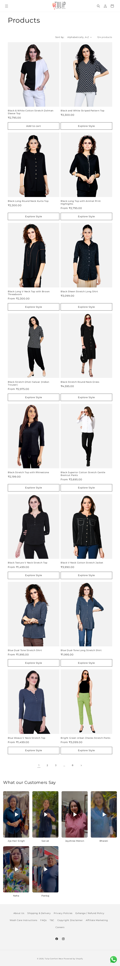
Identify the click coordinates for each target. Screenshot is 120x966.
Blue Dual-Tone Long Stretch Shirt (81, 650)
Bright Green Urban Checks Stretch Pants (85, 738)
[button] (6, 6)
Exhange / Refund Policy (89, 913)
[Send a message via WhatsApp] (113, 959)
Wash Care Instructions (23, 920)
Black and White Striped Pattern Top (82, 110)
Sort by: (59, 37)
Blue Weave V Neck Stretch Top (26, 738)
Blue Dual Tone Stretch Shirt (25, 650)
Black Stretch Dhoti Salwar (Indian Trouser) (28, 383)
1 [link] (39, 765)
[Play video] (16, 814)
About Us (18, 913)
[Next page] (81, 765)
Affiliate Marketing (97, 920)
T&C (52, 920)
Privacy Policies (63, 913)
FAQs (43, 920)
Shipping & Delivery (39, 913)
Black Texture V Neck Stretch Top (27, 562)
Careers (59, 927)
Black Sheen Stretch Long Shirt (79, 291)
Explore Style (86, 125)
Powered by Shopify (73, 959)
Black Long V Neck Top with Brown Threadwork (29, 293)
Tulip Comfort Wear (54, 959)
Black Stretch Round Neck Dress (80, 382)
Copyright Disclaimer (70, 920)
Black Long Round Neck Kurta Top (28, 201)
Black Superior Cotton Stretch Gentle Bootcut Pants (83, 474)
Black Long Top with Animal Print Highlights (81, 202)
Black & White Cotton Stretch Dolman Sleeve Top (30, 112)
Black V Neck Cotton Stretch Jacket (82, 562)
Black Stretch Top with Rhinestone (28, 472)
